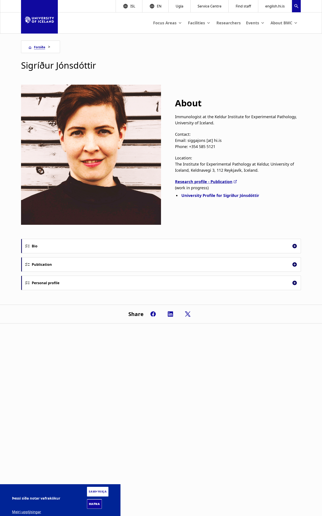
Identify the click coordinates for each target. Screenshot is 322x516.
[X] (187, 314)
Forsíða (39, 47)
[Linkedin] (170, 314)
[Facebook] (153, 314)
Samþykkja (98, 491)
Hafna (94, 503)
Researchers (228, 22)
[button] (296, 6)
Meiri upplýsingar (26, 511)
